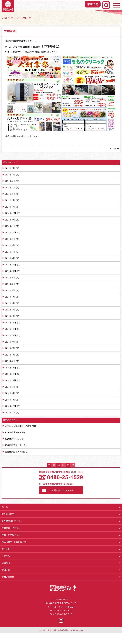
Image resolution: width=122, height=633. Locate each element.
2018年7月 (10, 412)
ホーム (5, 506)
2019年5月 (10, 399)
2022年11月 (10, 264)
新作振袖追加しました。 (16, 445)
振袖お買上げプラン (11, 527)
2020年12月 (10, 367)
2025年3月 (10, 193)
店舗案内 (6, 562)
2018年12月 (10, 406)
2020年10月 (10, 380)
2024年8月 (10, 219)
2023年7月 (10, 251)
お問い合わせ (8, 576)
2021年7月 (10, 348)
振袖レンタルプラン (11, 534)
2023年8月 (10, 245)
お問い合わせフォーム (61, 489)
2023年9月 (10, 239)
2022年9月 (10, 277)
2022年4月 (10, 296)
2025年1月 (10, 206)
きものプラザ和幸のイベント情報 (20, 425)
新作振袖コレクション (12, 520)
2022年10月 (10, 271)
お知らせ (6, 569)
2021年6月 (10, 354)
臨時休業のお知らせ (14, 438)
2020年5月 (10, 386)
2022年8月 (10, 284)
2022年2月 (10, 309)
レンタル (6, 556)
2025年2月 (10, 200)
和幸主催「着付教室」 (15, 432)
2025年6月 (10, 181)
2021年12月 (10, 322)
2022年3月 (10, 303)
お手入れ (6, 549)
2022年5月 (10, 290)
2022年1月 (10, 316)
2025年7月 (10, 174)
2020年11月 (10, 374)
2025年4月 (10, 187)
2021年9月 (10, 341)
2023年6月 (10, 258)
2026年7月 (10, 168)
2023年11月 (10, 232)
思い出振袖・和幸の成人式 (14, 542)
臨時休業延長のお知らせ (16, 451)
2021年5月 (10, 361)
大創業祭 (10, 31)
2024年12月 (10, 213)
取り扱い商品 (8, 513)
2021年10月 (10, 335)
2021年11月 (10, 328)
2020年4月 (10, 393)
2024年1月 (10, 226)
